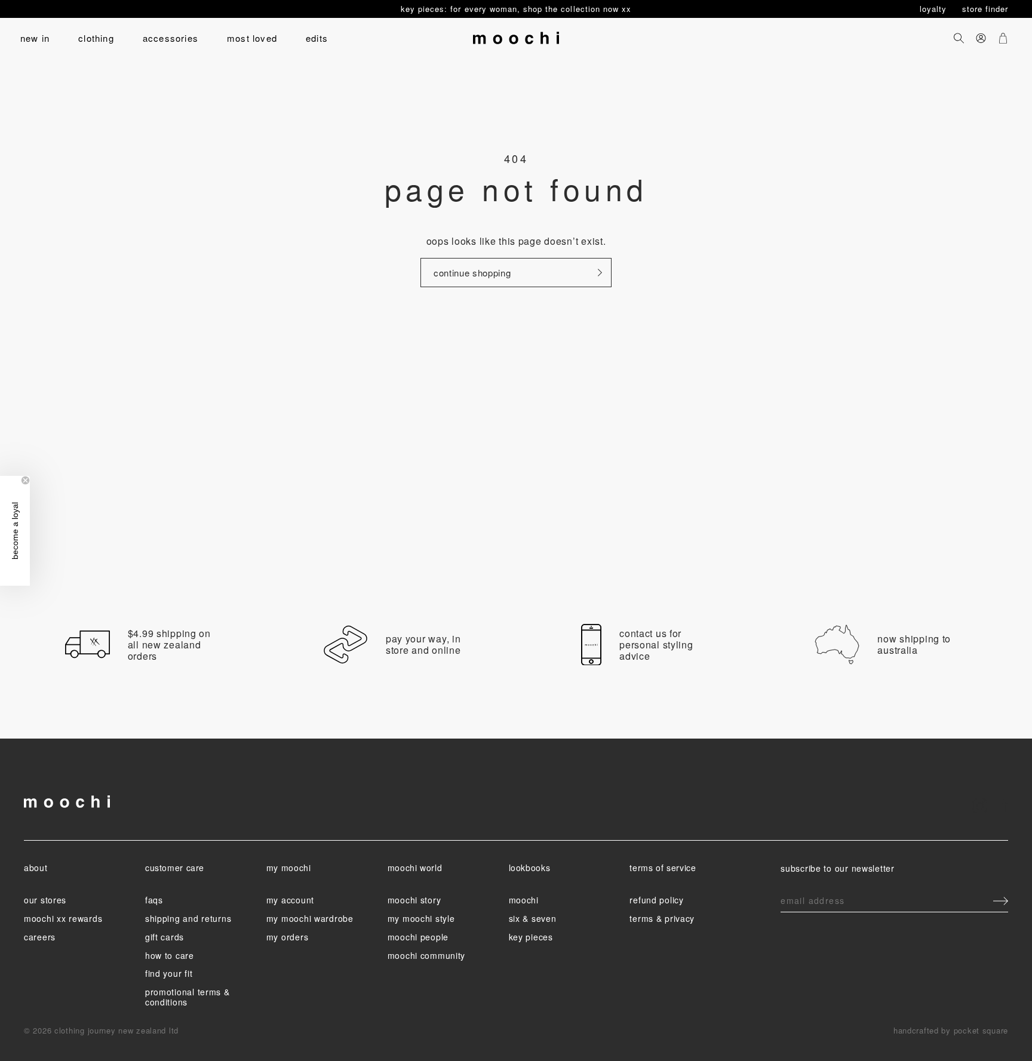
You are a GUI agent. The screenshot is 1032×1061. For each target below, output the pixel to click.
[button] (15, 531)
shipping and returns (188, 918)
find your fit (168, 973)
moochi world (415, 868)
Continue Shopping (472, 272)
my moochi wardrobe (310, 918)
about (35, 868)
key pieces (531, 937)
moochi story (414, 900)
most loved (252, 38)
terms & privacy (662, 918)
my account (290, 900)
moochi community (427, 955)
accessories (170, 38)
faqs (154, 900)
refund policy (656, 900)
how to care (169, 955)
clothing (96, 38)
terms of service (662, 868)
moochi (524, 900)
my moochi (288, 868)
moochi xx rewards (63, 918)
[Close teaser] (25, 480)
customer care (174, 868)
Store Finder (985, 8)
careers (40, 937)
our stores (45, 900)
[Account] (981, 38)
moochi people (418, 937)
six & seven (533, 918)
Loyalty (935, 8)
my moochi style (421, 918)
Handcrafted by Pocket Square (950, 1030)
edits (317, 38)
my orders (287, 937)
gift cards (164, 937)
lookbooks (530, 868)
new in (35, 38)
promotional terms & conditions (187, 997)
